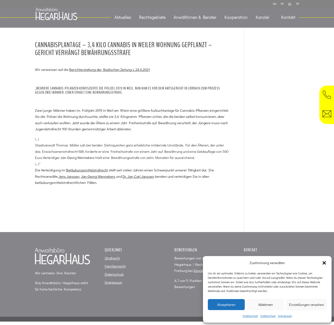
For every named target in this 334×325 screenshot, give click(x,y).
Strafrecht (112, 258)
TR (297, 4)
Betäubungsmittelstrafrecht (87, 170)
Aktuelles (122, 17)
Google (199, 270)
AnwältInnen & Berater (195, 17)
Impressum (285, 316)
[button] (324, 262)
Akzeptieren (226, 304)
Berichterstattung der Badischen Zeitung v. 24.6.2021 (109, 69)
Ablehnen (265, 304)
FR (282, 4)
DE (289, 4)
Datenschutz (250, 316)
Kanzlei (262, 17)
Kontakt (288, 17)
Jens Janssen (68, 176)
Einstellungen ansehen (306, 304)
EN (274, 4)
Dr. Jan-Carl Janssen (138, 176)
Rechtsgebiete (152, 17)
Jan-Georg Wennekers (77, 157)
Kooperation (236, 17)
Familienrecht (115, 266)
